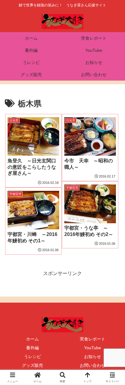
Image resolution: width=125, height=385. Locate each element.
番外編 (32, 347)
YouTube (92, 347)
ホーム (32, 339)
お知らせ (92, 356)
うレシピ (32, 356)
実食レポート (92, 339)
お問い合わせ (92, 365)
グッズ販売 (32, 365)
